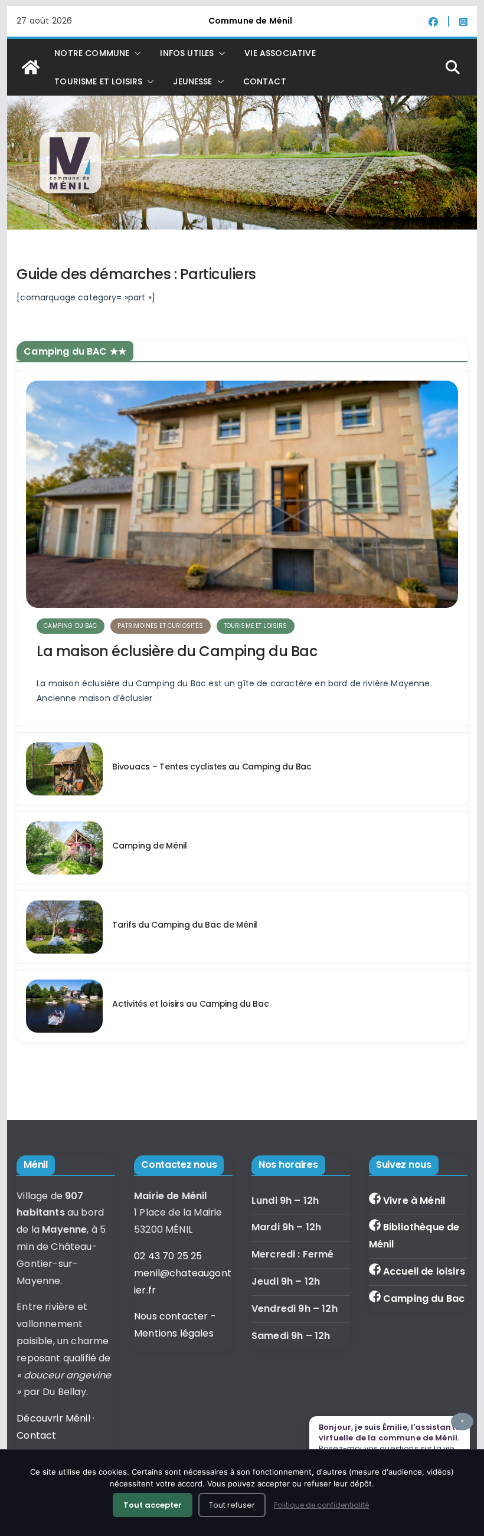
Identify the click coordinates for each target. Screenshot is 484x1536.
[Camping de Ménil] (64, 848)
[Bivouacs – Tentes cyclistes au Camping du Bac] (64, 768)
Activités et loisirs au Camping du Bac (190, 1004)
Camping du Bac (424, 1298)
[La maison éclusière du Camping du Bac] (241, 494)
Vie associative (279, 53)
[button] (135, 53)
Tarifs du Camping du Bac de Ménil (184, 925)
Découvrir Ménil (53, 1418)
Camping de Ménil (149, 845)
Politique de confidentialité (321, 1505)
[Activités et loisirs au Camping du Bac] (64, 1006)
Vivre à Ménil (414, 1200)
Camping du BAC (70, 625)
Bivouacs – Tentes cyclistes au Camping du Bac (211, 766)
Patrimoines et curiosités (160, 625)
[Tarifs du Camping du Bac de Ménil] (64, 927)
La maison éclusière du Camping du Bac (177, 651)
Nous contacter (171, 1316)
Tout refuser (232, 1505)
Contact (264, 81)
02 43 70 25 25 (168, 1256)
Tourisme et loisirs (255, 625)
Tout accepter (152, 1505)
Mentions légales (174, 1333)
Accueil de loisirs (424, 1271)
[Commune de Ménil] (30, 67)
